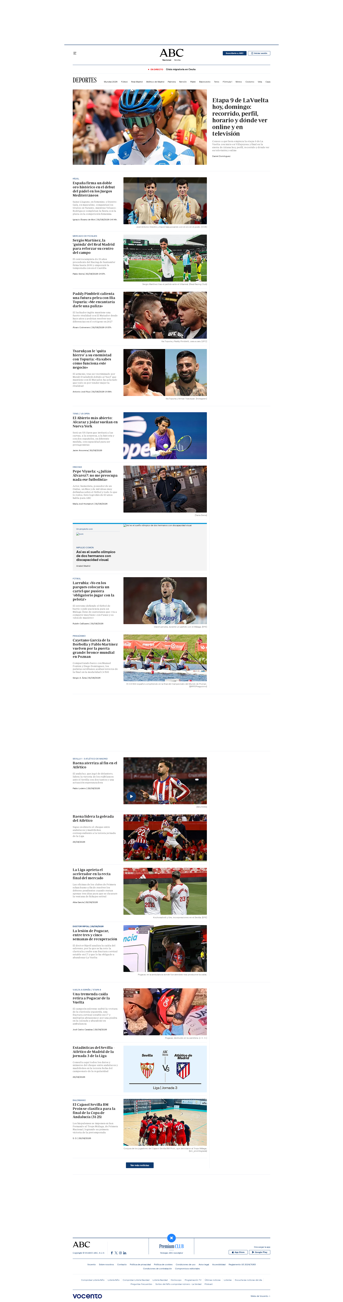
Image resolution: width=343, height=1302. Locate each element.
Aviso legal (204, 1264)
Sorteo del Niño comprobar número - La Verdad (178, 1284)
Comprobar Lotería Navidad (136, 1280)
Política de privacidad (140, 1264)
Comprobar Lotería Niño (93, 1280)
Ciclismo (249, 81)
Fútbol (124, 81)
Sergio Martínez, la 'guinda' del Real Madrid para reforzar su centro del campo (94, 246)
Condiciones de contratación (157, 1268)
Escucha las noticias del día (248, 1280)
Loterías (228, 1280)
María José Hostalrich (83, 503)
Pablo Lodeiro (79, 788)
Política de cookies (163, 1264)
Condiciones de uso (185, 1264)
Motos (239, 81)
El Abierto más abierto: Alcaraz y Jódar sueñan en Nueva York (95, 422)
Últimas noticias (213, 1280)
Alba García (78, 902)
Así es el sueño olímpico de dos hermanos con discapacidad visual (95, 556)
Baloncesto (204, 81)
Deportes (84, 80)
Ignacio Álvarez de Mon (84, 219)
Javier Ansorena (81, 450)
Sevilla (177, 60)
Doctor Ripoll (81, 926)
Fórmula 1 (227, 81)
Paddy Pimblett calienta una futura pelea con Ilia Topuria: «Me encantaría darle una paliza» (94, 299)
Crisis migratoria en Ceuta (181, 69)
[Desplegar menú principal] (75, 53)
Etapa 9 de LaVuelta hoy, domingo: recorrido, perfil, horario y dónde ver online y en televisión (240, 116)
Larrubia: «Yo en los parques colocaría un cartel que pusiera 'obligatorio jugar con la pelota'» (93, 591)
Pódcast (209, 1284)
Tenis (216, 81)
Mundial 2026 (111, 81)
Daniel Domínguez (221, 156)
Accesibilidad (218, 1264)
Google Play (261, 1252)
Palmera (172, 81)
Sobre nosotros (106, 1264)
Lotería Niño (114, 1280)
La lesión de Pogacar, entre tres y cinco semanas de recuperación (95, 935)
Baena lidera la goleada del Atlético (93, 818)
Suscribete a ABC (234, 53)
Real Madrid (137, 81)
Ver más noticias (139, 1165)
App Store (240, 1252)
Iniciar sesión (260, 53)
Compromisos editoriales (187, 1268)
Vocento (91, 1264)
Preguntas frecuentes (141, 1284)
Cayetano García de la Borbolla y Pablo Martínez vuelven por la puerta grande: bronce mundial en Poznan (95, 648)
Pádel (193, 81)
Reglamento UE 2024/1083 (242, 1264)
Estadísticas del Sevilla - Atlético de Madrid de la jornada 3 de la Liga (94, 1051)
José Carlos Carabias (83, 1029)
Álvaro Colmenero (82, 327)
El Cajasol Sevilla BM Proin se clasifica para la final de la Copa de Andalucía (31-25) (94, 1110)
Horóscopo (176, 1280)
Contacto (122, 1264)
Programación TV (193, 1280)
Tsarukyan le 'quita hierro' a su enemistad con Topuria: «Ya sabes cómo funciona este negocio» (92, 359)
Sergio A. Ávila (80, 677)
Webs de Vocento (259, 1296)
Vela (260, 81)
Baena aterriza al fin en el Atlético (95, 765)
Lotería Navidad (160, 1280)
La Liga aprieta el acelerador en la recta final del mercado (92, 873)
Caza (267, 81)
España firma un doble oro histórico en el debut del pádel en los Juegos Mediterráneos (94, 189)
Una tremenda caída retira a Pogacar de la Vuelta (91, 998)
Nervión (183, 81)
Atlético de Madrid (155, 81)
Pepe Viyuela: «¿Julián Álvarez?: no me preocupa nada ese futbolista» (95, 475)
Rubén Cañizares (81, 623)
